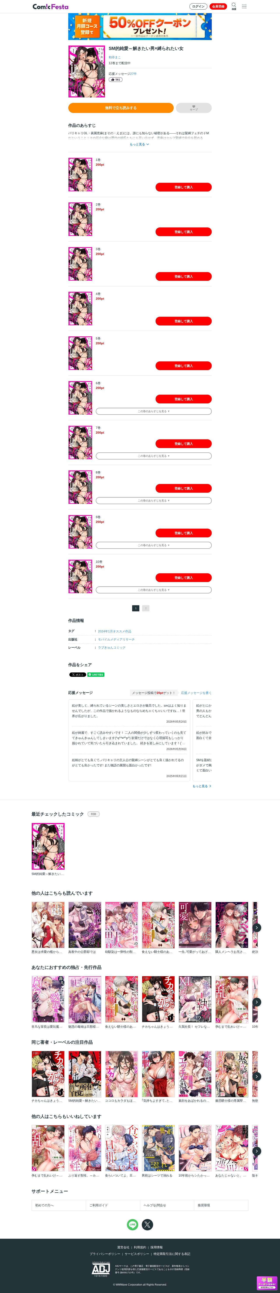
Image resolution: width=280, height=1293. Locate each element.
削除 (93, 814)
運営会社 (123, 1247)
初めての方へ (44, 1205)
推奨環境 (204, 1205)
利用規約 (140, 1247)
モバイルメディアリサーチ (116, 639)
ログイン (198, 6)
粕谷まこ (115, 57)
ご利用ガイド (98, 1205)
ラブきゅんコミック (112, 647)
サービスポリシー (137, 1254)
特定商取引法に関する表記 (172, 1254)
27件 (133, 74)
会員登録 (218, 6)
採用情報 (156, 1247)
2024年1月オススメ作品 (114, 631)
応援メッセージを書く (196, 692)
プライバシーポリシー (105, 1254)
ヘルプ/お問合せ (155, 1205)
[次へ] (256, 927)
